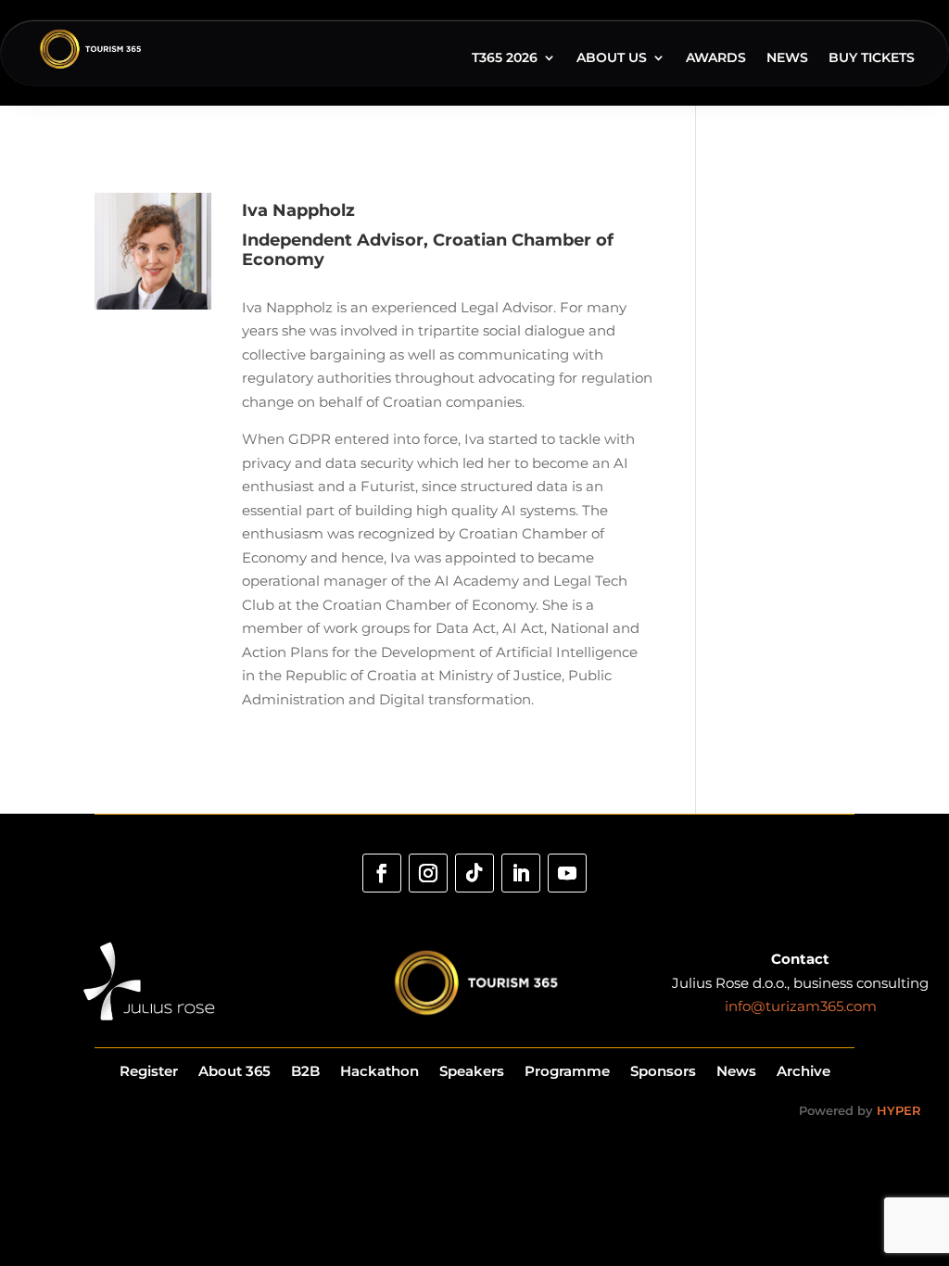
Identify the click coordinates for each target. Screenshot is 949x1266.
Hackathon (379, 1070)
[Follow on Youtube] (567, 873)
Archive (803, 1070)
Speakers (471, 1070)
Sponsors (663, 1070)
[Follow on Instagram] (428, 873)
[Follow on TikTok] (474, 873)
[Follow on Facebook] (381, 873)
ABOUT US (611, 58)
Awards (716, 58)
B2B (305, 1070)
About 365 (234, 1070)
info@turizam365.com (801, 1006)
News (787, 58)
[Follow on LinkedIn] (520, 873)
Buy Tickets (872, 58)
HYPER (899, 1110)
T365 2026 (505, 58)
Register (149, 1070)
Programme (567, 1070)
